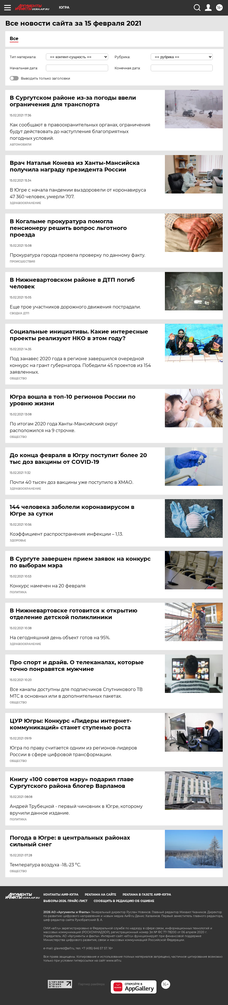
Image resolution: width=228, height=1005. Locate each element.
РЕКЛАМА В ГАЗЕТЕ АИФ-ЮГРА (147, 894)
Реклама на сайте (100, 894)
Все (14, 38)
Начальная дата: (24, 68)
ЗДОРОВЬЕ (18, 540)
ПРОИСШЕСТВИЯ (22, 261)
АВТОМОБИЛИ (20, 144)
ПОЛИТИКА (18, 592)
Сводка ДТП (19, 313)
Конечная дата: (128, 68)
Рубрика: (122, 57)
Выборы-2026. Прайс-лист (65, 901)
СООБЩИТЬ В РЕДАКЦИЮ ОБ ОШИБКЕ (124, 901)
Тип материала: (23, 57)
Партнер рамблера (91, 984)
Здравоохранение (25, 203)
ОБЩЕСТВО (18, 378)
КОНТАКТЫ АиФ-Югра (60, 894)
